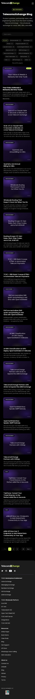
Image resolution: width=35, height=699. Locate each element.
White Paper (5, 632)
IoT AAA (3, 607)
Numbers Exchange (7, 588)
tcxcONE (4, 603)
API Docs (4, 648)
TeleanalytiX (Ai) (6, 610)
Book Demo (5, 635)
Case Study (4, 638)
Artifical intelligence (25, 53)
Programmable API (22, 43)
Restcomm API (11, 50)
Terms (3, 680)
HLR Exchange (5, 591)
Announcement (15, 40)
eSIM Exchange (6, 595)
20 (23, 549)
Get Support (5, 645)
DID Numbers (24, 56)
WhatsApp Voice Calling (9, 652)
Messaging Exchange (8, 585)
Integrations (5, 620)
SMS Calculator (6, 655)
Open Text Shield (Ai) (8, 613)
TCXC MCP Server (7, 616)
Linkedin (3, 667)
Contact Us (5, 663)
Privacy (3, 677)
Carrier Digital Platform (24, 47)
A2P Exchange (17, 59)
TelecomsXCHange (9, 53)
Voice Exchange (6, 581)
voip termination (8, 47)
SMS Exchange (24, 50)
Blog (2, 642)
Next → (29, 549)
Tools (7, 59)
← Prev (4, 549)
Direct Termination (11, 56)
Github (3, 673)
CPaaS (10, 43)
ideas (27, 59)
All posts (5, 40)
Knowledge (27, 40)
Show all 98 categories (17, 63)
